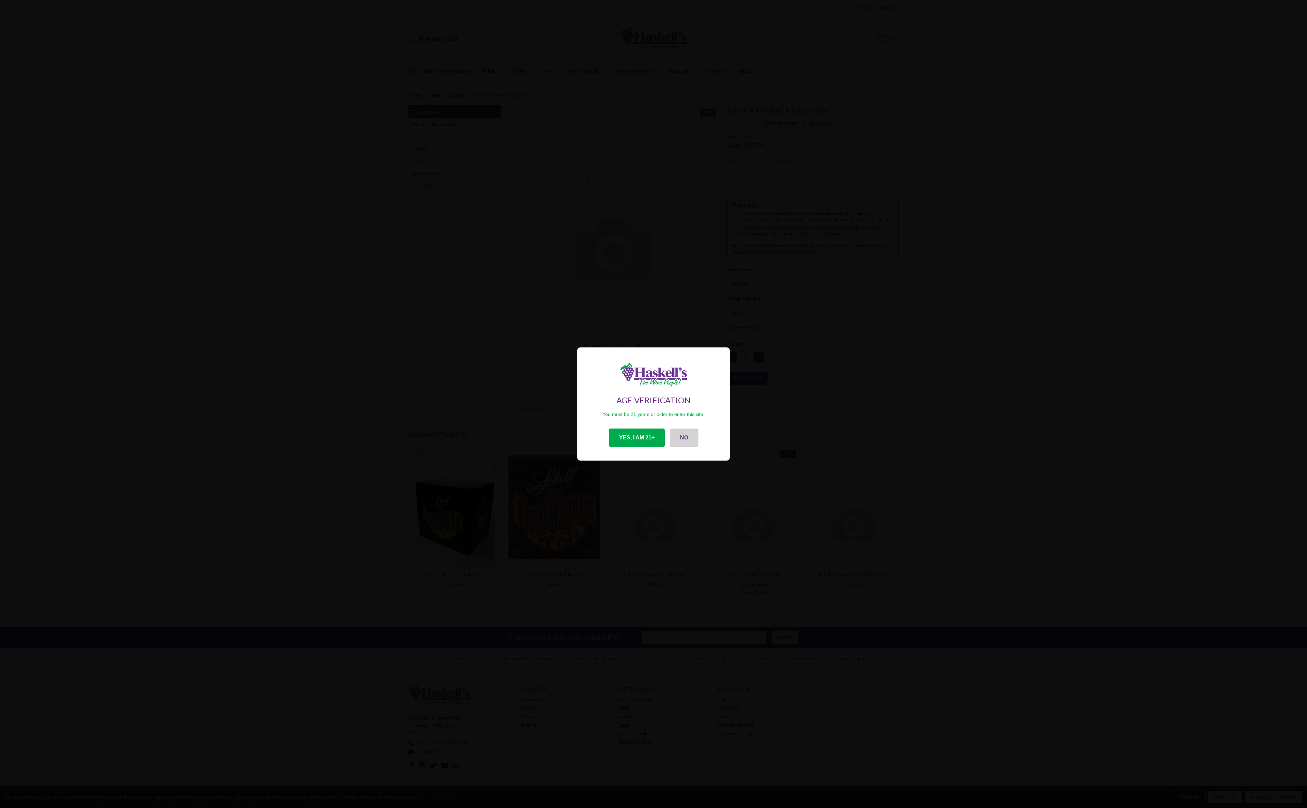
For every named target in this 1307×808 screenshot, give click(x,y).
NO (684, 437)
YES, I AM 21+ (637, 437)
